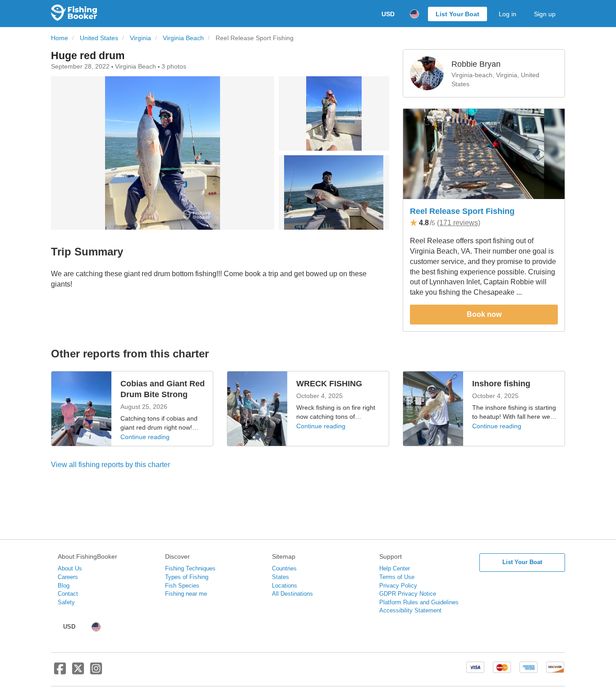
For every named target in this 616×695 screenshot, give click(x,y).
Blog (63, 585)
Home (59, 38)
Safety (66, 602)
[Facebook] (60, 672)
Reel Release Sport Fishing (462, 211)
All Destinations (292, 593)
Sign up (545, 14)
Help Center (394, 568)
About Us (70, 568)
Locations (284, 585)
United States (99, 38)
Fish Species (182, 585)
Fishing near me (186, 593)
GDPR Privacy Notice (407, 593)
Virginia (140, 38)
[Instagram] (96, 672)
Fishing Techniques (190, 568)
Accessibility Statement (410, 610)
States (280, 577)
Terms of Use (396, 577)
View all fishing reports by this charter (110, 464)
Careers (68, 577)
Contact (68, 593)
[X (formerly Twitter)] (78, 672)
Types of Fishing (186, 577)
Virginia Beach (183, 38)
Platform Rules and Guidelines (419, 602)
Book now (484, 314)
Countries (284, 568)
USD (388, 14)
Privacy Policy (398, 585)
